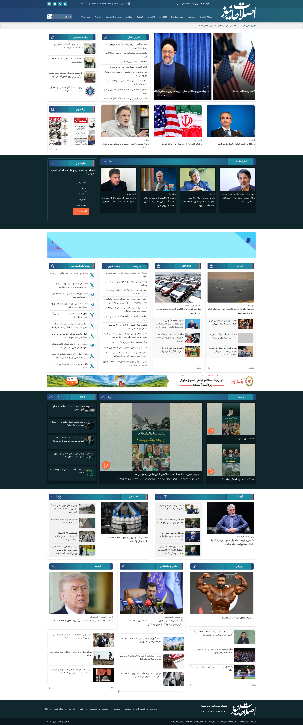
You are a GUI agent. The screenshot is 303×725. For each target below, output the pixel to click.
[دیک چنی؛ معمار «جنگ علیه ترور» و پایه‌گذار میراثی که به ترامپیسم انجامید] (103, 640)
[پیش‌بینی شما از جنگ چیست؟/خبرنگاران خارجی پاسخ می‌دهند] (151, 437)
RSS (46, 709)
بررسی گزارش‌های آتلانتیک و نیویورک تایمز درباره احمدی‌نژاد (68, 455)
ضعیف (82, 199)
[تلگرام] (54, 4)
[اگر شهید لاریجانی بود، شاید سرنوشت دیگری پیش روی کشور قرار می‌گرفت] (89, 77)
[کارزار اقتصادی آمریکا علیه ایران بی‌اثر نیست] (178, 121)
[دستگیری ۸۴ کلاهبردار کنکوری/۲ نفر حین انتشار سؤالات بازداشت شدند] (87, 536)
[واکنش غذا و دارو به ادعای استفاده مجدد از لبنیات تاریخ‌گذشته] (124, 518)
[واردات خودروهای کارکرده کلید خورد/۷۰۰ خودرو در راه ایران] (178, 287)
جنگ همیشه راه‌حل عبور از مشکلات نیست (129, 342)
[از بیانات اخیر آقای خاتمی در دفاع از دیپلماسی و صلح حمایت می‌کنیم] (89, 91)
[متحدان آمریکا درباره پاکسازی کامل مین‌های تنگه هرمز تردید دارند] (231, 287)
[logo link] (238, 11)
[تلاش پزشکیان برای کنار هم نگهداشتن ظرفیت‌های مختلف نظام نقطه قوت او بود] (197, 179)
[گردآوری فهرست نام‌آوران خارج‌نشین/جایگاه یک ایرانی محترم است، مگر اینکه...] (230, 518)
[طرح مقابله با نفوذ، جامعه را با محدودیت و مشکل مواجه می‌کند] (125, 121)
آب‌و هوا (71, 709)
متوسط (82, 194)
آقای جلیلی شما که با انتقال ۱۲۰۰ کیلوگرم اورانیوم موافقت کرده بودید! (68, 439)
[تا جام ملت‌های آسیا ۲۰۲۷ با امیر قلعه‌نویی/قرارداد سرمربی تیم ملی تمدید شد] (244, 637)
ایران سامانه (51, 721)
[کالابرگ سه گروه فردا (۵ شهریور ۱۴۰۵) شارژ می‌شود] (192, 351)
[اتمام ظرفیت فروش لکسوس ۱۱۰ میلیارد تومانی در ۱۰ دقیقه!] (90, 425)
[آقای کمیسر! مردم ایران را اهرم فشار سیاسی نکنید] (237, 179)
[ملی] (151, 381)
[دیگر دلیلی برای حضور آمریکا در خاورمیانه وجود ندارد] (103, 658)
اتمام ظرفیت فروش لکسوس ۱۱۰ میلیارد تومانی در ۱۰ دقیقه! (67, 424)
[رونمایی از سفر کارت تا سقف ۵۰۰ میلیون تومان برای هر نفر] (192, 523)
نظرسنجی (93, 709)
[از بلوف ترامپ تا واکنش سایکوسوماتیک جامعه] (90, 472)
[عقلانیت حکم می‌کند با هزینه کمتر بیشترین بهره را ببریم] (245, 338)
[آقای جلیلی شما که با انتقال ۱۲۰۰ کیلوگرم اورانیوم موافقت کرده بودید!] (90, 441)
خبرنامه (128, 709)
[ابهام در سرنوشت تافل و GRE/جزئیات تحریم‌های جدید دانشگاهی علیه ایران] (173, 661)
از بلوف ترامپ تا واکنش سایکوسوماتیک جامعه (67, 471)
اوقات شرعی (58, 709)
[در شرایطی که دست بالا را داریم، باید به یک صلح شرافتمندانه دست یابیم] (118, 179)
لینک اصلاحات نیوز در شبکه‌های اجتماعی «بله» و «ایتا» (222, 25)
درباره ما (153, 709)
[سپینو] (151, 245)
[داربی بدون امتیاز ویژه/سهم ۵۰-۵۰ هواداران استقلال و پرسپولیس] (244, 655)
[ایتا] (65, 4)
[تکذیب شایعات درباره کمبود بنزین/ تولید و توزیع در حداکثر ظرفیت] (192, 338)
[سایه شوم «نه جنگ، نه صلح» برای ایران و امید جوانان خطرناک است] (245, 351)
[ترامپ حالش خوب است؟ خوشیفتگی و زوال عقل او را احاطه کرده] (81, 593)
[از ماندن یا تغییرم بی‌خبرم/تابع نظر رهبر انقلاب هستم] (192, 509)
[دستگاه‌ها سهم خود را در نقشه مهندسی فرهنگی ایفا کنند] (192, 536)
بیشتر (104, 161)
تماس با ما (140, 709)
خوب (83, 188)
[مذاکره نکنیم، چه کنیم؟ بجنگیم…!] (231, 460)
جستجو (105, 709)
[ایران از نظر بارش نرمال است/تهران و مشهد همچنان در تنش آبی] (87, 509)
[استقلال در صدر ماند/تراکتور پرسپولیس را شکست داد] (244, 672)
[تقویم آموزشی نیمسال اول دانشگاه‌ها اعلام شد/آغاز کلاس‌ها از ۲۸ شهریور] (173, 644)
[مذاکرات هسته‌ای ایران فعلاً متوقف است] (231, 121)
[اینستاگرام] (49, 4)
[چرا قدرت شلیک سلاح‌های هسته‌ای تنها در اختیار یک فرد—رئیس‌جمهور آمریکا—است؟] (103, 675)
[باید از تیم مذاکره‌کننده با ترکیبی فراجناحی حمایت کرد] (89, 48)
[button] (164, 95)
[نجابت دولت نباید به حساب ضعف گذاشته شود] (89, 62)
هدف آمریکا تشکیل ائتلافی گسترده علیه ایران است (125, 347)
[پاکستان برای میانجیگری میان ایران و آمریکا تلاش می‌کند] (245, 324)
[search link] (49, 16)
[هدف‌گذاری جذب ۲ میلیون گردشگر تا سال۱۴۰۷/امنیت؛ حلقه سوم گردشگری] (192, 550)
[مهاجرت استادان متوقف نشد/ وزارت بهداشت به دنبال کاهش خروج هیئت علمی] (173, 679)
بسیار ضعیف (80, 205)
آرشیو (82, 709)
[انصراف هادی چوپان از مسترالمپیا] (222, 593)
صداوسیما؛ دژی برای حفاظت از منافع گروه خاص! (68, 408)
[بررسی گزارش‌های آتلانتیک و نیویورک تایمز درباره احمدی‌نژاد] (90, 457)
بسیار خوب (80, 182)
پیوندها (116, 709)
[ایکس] (60, 4)
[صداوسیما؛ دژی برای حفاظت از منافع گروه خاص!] (90, 409)
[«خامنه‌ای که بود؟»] (231, 419)
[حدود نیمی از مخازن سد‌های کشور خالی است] (87, 523)
